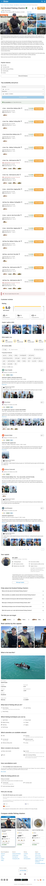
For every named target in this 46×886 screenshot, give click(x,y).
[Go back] (2, 1)
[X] (4, 880)
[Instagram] (7, 880)
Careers (2, 855)
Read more (4, 384)
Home (2, 4)
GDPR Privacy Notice (39, 858)
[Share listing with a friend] (32, 8)
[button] (23, 112)
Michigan (11, 4)
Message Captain (20, 582)
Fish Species (15, 857)
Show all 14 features (23, 75)
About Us (3, 853)
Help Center (37, 853)
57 (28, 549)
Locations (26, 857)
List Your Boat (23, 870)
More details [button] (3, 771)
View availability (38, 108)
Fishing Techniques (16, 853)
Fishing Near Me (15, 858)
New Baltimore (16, 4)
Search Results (23, 4)
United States (6, 4)
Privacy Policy (38, 857)
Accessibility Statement (40, 863)
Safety (2, 860)
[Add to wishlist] (36, 8)
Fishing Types (15, 855)
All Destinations (27, 858)
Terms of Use (38, 855)
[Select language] (25, 874)
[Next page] (42, 549)
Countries (26, 853)
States (25, 855)
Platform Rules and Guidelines (39, 861)
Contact (2, 858)
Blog (2, 857)
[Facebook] (2, 880)
